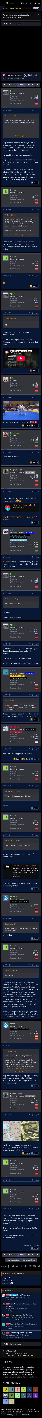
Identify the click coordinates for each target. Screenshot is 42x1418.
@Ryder (6, 517)
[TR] (4, 75)
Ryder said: (9, 215)
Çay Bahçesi (21, 1315)
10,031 (35, 545)
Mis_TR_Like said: (11, 791)
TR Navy (9, 1299)
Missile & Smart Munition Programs (23, 1324)
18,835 (35, 683)
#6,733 (37, 786)
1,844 (36, 197)
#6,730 (37, 644)
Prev (12, 84)
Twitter (5, 1278)
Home (27, 1355)
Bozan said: (9, 116)
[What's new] (30, 3)
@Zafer (35, 517)
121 (31, 683)
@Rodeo (6, 519)
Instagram (6, 1283)
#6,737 (37, 1046)
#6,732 (37, 749)
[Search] (35, 3)
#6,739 (37, 1180)
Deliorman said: (10, 599)
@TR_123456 (15, 517)
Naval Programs (21, 1295)
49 (32, 737)
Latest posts (7, 1290)
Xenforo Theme (11, 1413)
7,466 (36, 737)
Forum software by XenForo (18, 1409)
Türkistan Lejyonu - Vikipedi (24, 505)
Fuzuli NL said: (10, 971)
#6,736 (37, 965)
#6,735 (37, 918)
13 (31, 98)
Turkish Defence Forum (14, 1319)
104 (31, 545)
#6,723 (37, 276)
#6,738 (37, 1115)
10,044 (35, 906)
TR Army (9, 1328)
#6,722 (37, 209)
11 (32, 440)
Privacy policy (9, 1355)
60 (31, 906)
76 (31, 477)
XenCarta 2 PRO (6, 1415)
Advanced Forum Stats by (20, 1411)
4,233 (36, 440)
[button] (2, 3)
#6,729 (37, 593)
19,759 (35, 98)
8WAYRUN (26, 1415)
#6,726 (37, 452)
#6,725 (37, 397)
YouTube (6, 1280)
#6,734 (37, 835)
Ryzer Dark (12, 1351)
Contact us (8, 1353)
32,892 (35, 477)
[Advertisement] (21, 50)
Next (29, 84)
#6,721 (37, 110)
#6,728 (37, 557)
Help (19, 1355)
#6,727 (37, 491)
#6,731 (37, 695)
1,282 (36, 385)
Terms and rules (22, 1353)
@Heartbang (26, 517)
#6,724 (37, 313)
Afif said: (8, 701)
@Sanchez (7, 561)
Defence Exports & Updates (20, 1332)
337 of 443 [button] (21, 84)
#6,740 (37, 1209)
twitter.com (34, 479)
